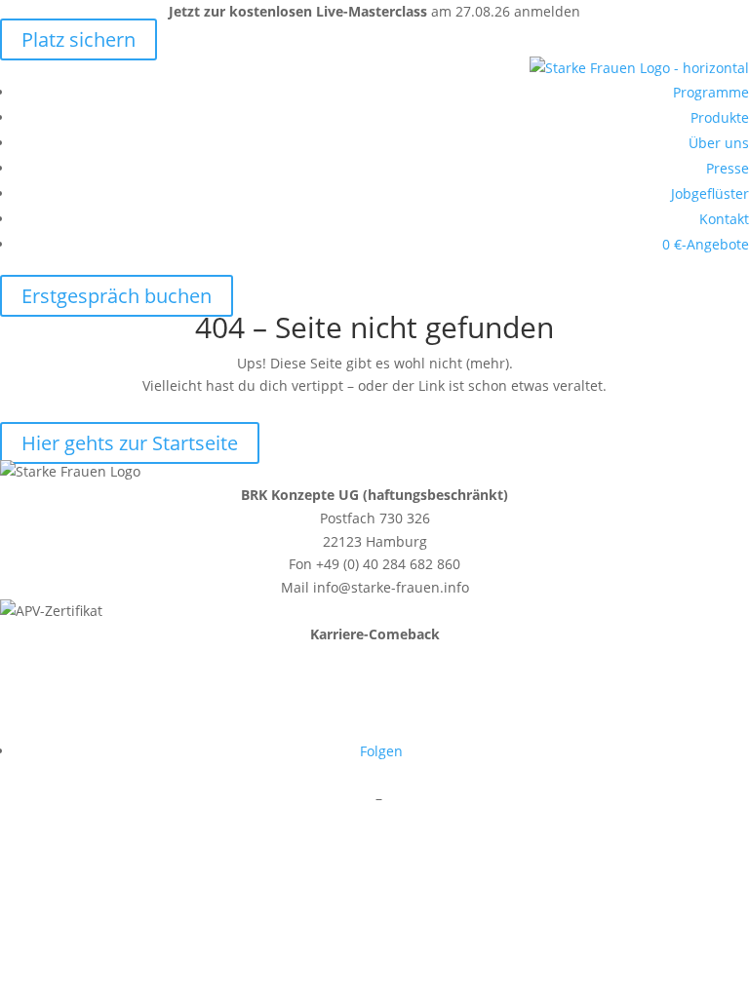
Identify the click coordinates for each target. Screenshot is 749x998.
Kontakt (724, 219)
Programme (711, 92)
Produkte (719, 117)
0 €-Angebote (705, 244)
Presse (727, 168)
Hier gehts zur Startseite (129, 443)
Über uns (719, 143)
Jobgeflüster (710, 193)
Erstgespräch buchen (116, 296)
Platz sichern (78, 39)
